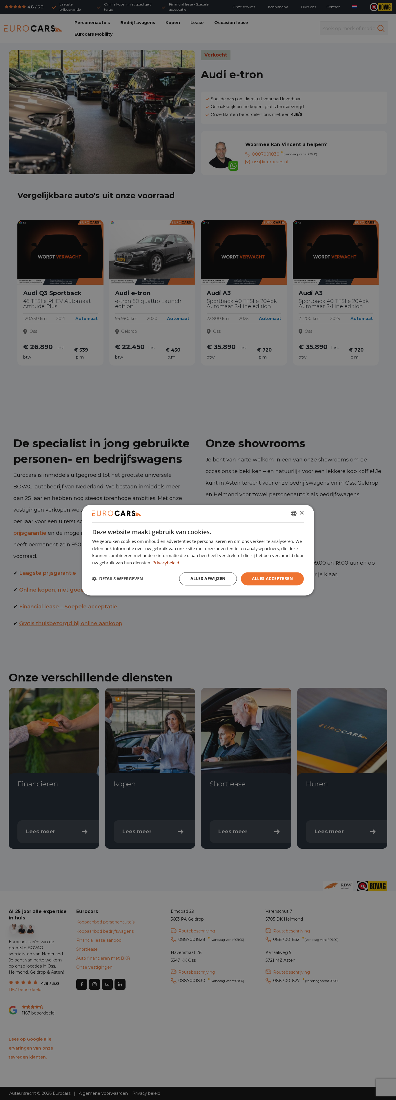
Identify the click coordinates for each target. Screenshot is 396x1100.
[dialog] (198, 550)
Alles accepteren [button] (272, 578)
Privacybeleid (165, 563)
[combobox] (294, 513)
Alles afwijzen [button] (208, 578)
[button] (117, 579)
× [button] (301, 513)
